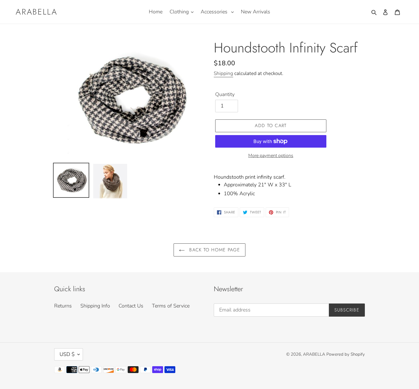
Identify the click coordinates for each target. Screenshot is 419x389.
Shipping (223, 73)
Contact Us (131, 305)
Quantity (225, 94)
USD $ (67, 354)
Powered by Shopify (345, 354)
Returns (63, 305)
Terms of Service (171, 305)
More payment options (270, 155)
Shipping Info (95, 305)
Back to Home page (214, 250)
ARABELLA (36, 12)
